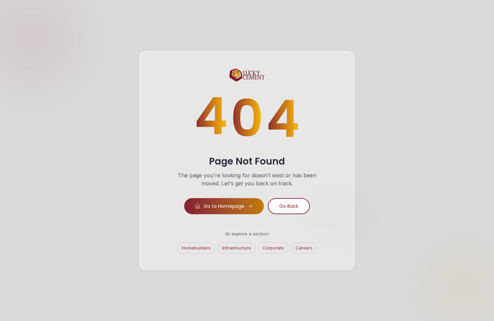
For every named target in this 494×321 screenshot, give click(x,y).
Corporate (273, 247)
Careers (304, 247)
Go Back (288, 206)
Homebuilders (196, 247)
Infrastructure (236, 247)
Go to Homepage (224, 206)
